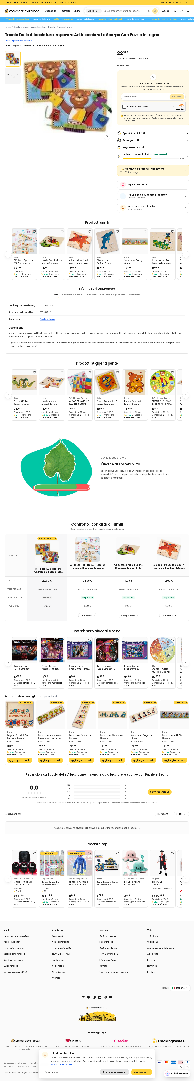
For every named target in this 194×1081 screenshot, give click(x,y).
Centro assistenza (107, 936)
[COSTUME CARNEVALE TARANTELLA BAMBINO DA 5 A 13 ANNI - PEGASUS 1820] (162, 863)
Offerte (66, 10)
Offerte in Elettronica (44, 19)
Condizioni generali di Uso (15, 1063)
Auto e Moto (152, 954)
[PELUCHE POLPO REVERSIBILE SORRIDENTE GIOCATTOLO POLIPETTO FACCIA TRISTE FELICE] (135, 863)
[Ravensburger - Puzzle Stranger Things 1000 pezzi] (24, 650)
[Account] (175, 11)
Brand (77, 10)
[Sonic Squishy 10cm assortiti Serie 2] (107, 863)
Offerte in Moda (91, 19)
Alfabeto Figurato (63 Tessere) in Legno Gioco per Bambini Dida (23, 262)
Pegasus (156, 879)
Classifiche (152, 942)
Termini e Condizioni (108, 954)
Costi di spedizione (108, 948)
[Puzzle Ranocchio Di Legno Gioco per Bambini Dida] (107, 382)
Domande (134, 294)
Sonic (99, 879)
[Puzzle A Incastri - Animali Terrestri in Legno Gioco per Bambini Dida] (52, 382)
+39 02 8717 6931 (181, 2)
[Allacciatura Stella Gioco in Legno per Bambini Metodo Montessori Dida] (79, 241)
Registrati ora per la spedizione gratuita (59, 2)
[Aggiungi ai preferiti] (34, 231)
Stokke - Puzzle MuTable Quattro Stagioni (161, 670)
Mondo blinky (58, 960)
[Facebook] (88, 997)
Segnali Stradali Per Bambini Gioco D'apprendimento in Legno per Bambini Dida (17, 737)
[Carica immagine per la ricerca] (149, 11)
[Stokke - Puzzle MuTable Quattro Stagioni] (162, 650)
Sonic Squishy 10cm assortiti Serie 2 (107, 883)
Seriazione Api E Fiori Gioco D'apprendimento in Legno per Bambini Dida (172, 737)
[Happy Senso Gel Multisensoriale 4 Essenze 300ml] (52, 863)
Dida (16, 257)
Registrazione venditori (14, 954)
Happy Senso (47, 879)
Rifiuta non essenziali (114, 1072)
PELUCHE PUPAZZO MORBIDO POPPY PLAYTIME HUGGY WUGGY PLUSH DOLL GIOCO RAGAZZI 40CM (79, 883)
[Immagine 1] (13, 59)
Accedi (166, 10)
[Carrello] (188, 11)
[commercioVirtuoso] (23, 11)
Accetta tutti (141, 1072)
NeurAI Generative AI (61, 954)
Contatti (103, 966)
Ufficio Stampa (58, 972)
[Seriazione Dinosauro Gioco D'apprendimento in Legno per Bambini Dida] (112, 714)
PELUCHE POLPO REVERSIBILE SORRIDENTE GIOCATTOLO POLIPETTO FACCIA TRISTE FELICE (134, 883)
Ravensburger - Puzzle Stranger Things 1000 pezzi (23, 667)
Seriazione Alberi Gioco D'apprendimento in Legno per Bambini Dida (50, 737)
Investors (56, 978)
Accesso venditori (12, 942)
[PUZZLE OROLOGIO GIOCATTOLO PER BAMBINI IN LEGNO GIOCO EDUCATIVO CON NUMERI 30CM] (162, 382)
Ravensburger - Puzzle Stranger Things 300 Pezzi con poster (50, 667)
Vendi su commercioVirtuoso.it (18, 936)
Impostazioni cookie (61, 1064)
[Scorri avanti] (185, 254)
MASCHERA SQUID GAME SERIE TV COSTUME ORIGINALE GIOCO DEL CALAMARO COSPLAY (23, 883)
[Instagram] (94, 997)
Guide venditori (11, 966)
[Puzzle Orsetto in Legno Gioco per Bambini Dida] (135, 382)
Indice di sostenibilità (61, 948)
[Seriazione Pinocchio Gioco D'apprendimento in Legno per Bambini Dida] (81, 714)
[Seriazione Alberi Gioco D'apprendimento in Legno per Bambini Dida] (50, 714)
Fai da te (151, 972)
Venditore (91, 294)
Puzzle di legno (65, 27)
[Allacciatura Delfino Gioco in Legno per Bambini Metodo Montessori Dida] (107, 241)
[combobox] (124, 11)
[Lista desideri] (181, 11)
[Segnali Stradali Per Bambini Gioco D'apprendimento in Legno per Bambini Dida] (19, 714)
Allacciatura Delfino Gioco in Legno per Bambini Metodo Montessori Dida (107, 262)
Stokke (155, 666)
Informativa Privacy (108, 960)
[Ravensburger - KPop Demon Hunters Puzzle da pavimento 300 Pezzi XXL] (135, 650)
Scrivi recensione (159, 791)
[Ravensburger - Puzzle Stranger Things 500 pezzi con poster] (107, 650)
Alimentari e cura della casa (160, 948)
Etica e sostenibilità (60, 942)
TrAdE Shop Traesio (79, 398)
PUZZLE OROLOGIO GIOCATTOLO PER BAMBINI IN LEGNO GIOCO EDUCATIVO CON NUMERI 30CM (162, 403)
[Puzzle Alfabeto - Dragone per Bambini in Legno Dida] (24, 382)
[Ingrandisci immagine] (107, 136)
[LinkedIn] (99, 997)
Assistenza (166, 2)
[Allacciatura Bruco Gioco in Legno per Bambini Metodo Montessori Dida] (162, 241)
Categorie (50, 10)
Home (8, 27)
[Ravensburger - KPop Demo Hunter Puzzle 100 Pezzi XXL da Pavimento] (79, 650)
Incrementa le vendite (14, 948)
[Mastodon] (83, 997)
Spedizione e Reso (72, 294)
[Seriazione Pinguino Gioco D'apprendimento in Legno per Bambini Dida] (143, 714)
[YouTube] (110, 997)
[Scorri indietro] (8, 254)
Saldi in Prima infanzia (138, 19)
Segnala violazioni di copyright (113, 972)
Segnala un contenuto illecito (16, 1066)
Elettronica (152, 966)
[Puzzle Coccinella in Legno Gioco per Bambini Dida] (52, 241)
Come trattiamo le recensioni (143, 802)
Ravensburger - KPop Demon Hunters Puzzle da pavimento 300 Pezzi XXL (134, 667)
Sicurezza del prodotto (112, 294)
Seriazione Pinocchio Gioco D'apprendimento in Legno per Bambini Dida (80, 737)
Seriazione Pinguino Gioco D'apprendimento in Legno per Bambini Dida (141, 737)
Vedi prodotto (88, 615)
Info (56, 294)
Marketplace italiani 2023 (15, 972)
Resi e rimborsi (106, 942)
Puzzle (51, 27)
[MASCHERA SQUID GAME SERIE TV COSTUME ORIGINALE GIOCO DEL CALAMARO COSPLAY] (24, 863)
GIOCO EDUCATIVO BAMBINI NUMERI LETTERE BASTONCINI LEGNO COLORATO (79, 403)
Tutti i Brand (152, 936)
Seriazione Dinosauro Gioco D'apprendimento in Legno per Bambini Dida (111, 737)
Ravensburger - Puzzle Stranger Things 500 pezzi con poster (105, 667)
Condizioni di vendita (13, 960)
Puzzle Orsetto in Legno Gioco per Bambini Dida (133, 403)
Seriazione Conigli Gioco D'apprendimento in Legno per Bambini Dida (134, 262)
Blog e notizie (58, 966)
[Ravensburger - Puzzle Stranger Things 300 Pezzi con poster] (52, 650)
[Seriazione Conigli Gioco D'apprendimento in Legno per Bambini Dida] (135, 241)
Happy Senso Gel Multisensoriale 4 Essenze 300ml (50, 883)
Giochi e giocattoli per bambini (29, 27)
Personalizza (51, 1072)
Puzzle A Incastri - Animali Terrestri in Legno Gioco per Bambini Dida (51, 403)
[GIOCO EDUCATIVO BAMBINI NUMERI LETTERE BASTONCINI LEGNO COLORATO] (79, 382)
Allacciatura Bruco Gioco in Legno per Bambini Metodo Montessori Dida (162, 262)
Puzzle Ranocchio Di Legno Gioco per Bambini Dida (107, 403)
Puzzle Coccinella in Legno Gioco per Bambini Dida (51, 262)
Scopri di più (57, 936)
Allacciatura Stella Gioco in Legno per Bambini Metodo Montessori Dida (79, 262)
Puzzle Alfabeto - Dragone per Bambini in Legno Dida (23, 403)
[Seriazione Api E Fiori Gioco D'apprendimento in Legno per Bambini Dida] (174, 714)
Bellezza (151, 960)
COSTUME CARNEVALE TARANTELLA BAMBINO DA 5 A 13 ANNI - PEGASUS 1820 (161, 883)
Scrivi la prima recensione (18, 40)
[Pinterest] (105, 997)
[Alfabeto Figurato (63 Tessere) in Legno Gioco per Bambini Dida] (24, 241)
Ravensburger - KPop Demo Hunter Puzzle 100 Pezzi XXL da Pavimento (79, 667)
